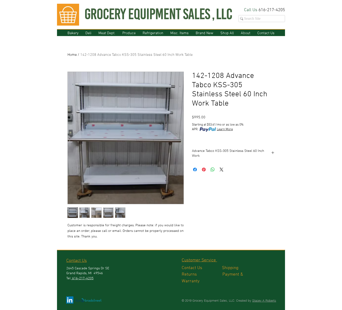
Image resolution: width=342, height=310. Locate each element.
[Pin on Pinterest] (204, 169)
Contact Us (202, 268)
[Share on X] (221, 169)
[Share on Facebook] (195, 169)
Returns (202, 274)
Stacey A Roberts (264, 300)
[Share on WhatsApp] (212, 169)
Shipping (231, 268)
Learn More (225, 129)
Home (72, 55)
